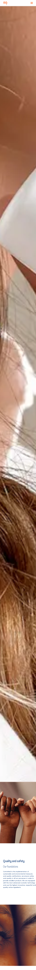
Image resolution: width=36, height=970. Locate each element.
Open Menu (32, 3)
